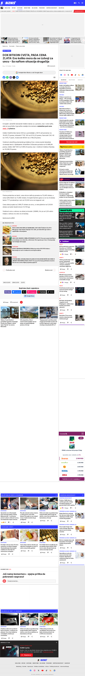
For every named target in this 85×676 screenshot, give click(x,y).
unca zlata (6, 282)
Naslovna (5, 46)
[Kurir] (8, 3)
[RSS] (79, 75)
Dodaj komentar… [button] (13, 581)
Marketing (18, 666)
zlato (23, 282)
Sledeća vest (48, 270)
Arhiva (47, 666)
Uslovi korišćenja (64, 666)
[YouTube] (72, 75)
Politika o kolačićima (39, 666)
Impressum (30, 666)
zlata (5, 128)
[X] (68, 75)
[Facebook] (61, 75)
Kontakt (24, 666)
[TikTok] (75, 75)
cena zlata (15, 282)
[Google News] (82, 75)
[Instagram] (65, 75)
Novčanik (11, 46)
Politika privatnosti (54, 666)
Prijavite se (27, 655)
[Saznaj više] (56, 642)
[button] (51, 66)
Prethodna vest (10, 270)
